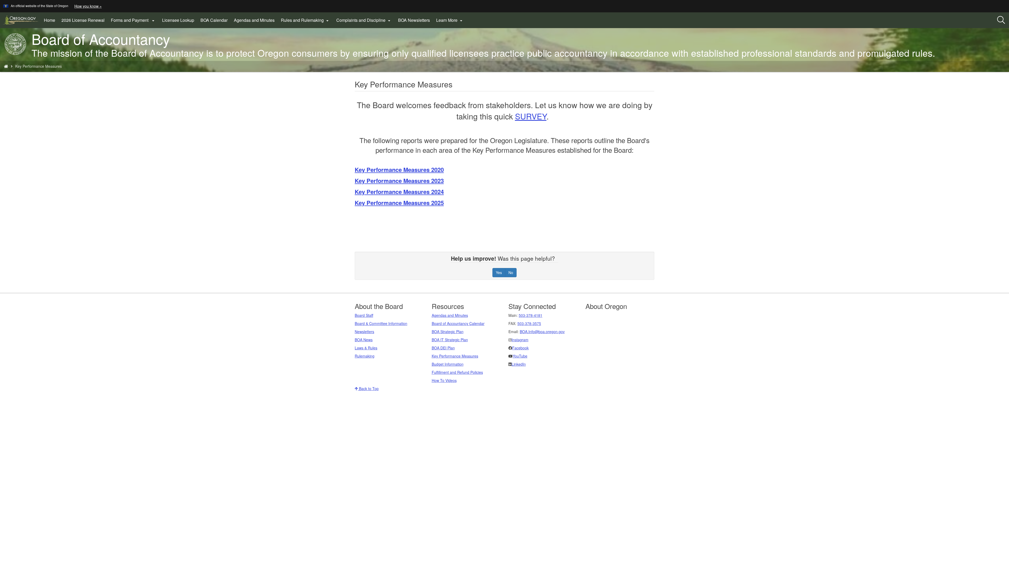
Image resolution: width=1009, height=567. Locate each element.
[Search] (1001, 20)
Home (49, 20)
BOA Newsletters (414, 20)
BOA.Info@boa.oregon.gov (542, 331)
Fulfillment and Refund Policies (457, 372)
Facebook (520, 347)
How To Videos (444, 380)
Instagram (520, 339)
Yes (499, 272)
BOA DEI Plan (443, 347)
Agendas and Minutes (254, 20)
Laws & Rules (366, 347)
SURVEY (531, 116)
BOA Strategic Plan (448, 331)
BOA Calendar (214, 20)
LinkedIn (519, 364)
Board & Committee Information (381, 323)
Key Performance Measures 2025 (399, 202)
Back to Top (368, 388)
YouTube (520, 356)
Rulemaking (364, 356)
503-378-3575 (529, 323)
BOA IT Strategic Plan (450, 339)
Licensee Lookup (178, 20)
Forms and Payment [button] (133, 20)
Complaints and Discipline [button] (364, 20)
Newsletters (364, 331)
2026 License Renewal (84, 22)
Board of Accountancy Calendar (458, 323)
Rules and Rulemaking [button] (305, 20)
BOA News (364, 339)
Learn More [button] (450, 20)
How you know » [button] (88, 6)
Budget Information (448, 364)
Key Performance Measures (455, 356)
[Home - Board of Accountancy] (6, 66)
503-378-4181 (530, 315)
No (510, 272)
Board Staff (364, 315)
